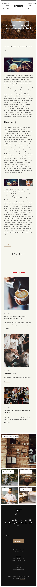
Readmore (7, 328)
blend (7, 244)
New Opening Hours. (10, 373)
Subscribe (17, 541)
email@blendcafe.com (18, 569)
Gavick (22, 578)
